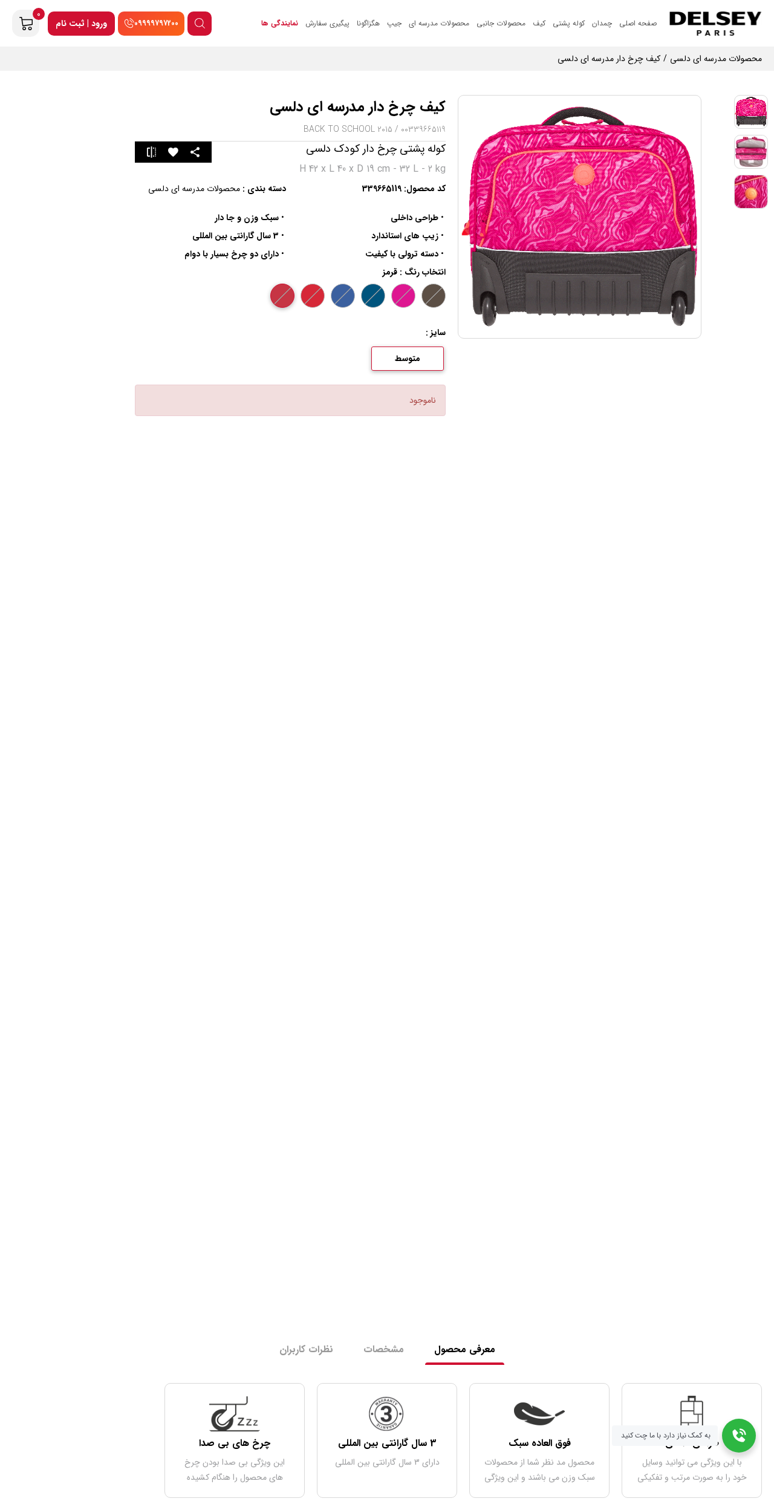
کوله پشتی (569, 23)
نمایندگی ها (279, 23)
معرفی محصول (464, 1349)
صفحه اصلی (638, 23)
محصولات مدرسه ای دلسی (194, 189)
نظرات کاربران (306, 1349)
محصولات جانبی (500, 23)
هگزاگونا (368, 23)
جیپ (394, 23)
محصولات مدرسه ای (439, 23)
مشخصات (383, 1349)
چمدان (602, 23)
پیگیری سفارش (327, 23)
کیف (539, 23)
